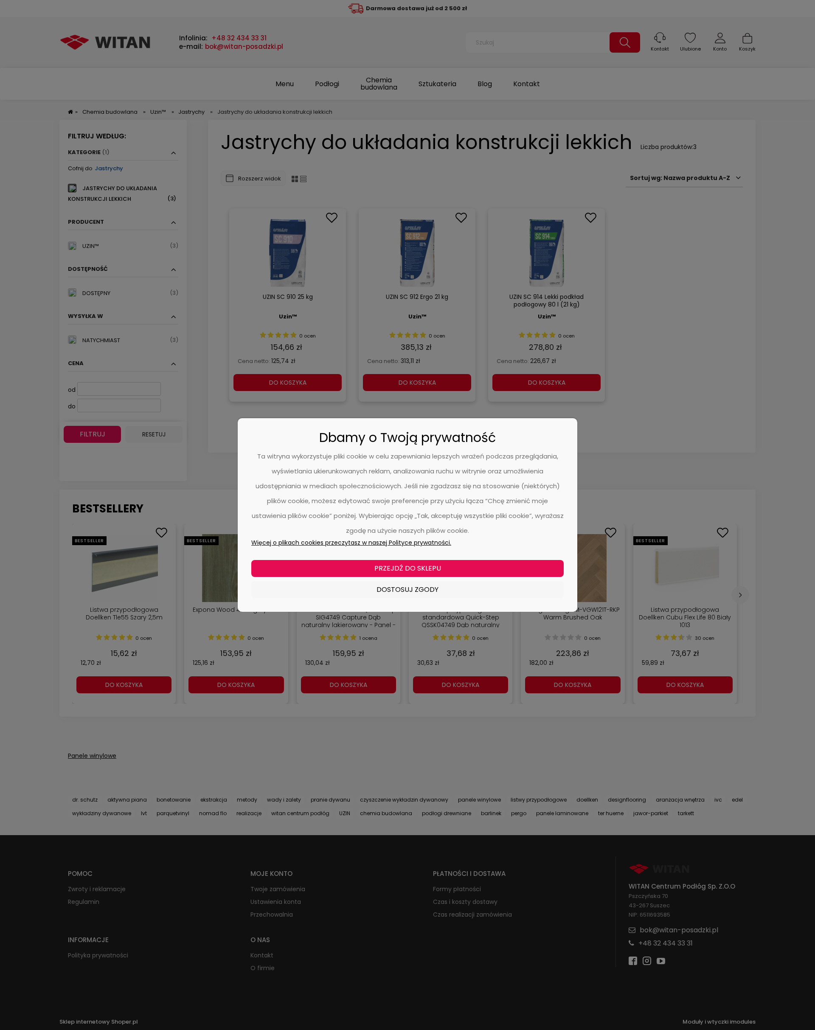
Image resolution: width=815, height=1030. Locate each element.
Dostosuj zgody (407, 589)
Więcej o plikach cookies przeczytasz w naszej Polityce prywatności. (351, 542)
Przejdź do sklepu (407, 568)
